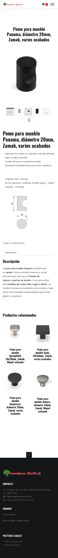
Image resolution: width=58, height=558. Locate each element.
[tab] (11, 252)
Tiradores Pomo (18, 243)
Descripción (10, 252)
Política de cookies (12, 545)
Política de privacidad (13, 541)
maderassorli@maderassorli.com (20, 500)
